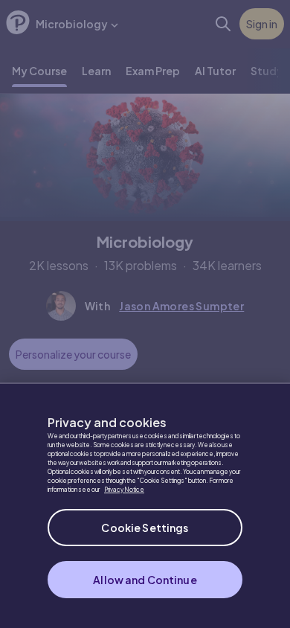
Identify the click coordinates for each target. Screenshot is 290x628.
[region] (145, 505)
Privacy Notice (124, 489)
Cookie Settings (144, 527)
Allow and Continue (145, 579)
